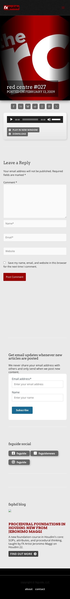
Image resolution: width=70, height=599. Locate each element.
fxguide (21, 453)
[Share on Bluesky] (28, 106)
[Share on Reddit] (35, 106)
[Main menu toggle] (63, 7)
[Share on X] (56, 106)
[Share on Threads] (42, 106)
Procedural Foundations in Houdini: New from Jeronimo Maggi (36, 528)
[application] (35, 119)
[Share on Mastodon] (49, 106)
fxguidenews (47, 453)
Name (16, 392)
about (29, 589)
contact (40, 589)
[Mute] (49, 119)
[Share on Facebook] (13, 106)
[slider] (56, 119)
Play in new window (25, 129)
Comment (10, 182)
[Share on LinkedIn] (20, 106)
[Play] (11, 119)
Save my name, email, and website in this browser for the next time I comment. (35, 264)
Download (19, 133)
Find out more (21, 554)
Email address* (21, 379)
